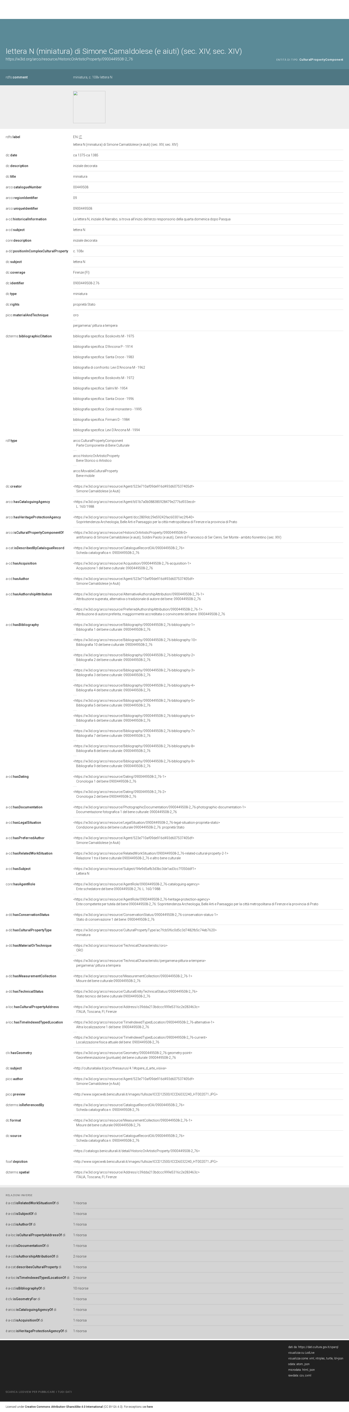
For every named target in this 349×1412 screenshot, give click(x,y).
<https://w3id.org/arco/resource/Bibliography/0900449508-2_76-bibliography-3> (134, 672)
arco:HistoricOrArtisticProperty (96, 458)
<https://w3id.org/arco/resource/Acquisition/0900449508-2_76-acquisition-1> (132, 565)
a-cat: (35, 548)
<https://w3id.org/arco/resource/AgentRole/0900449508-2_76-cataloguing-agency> (136, 886)
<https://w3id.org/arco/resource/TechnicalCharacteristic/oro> (120, 948)
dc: (11, 155)
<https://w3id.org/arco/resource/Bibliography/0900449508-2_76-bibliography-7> (134, 733)
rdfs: (17, 77)
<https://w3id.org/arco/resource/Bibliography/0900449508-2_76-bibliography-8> (134, 748)
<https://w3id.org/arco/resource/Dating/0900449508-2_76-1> (119, 779)
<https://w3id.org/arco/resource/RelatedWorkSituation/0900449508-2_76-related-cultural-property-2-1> (150, 855)
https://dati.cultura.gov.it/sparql (318, 1347)
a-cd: (26, 219)
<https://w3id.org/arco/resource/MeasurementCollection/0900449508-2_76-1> (132, 978)
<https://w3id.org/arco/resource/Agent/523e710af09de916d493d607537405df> (133, 488)
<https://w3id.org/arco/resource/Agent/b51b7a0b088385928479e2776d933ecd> (134, 504)
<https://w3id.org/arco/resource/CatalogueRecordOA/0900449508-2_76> (128, 550)
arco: (24, 187)
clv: (19, 1053)
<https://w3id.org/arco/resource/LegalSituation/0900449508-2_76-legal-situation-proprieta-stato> (146, 825)
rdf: (11, 441)
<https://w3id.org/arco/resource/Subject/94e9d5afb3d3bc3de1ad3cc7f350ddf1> (134, 871)
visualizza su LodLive (301, 1352)
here (150, 1406)
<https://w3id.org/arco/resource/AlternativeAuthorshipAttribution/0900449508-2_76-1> (138, 596)
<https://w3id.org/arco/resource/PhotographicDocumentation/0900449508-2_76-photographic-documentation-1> (159, 809)
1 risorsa (80, 1203)
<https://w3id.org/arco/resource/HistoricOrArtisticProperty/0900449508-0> (177, 535)
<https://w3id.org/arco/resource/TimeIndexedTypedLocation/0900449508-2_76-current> (140, 1040)
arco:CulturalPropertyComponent (101, 443)
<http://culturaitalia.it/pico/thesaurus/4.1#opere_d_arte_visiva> (120, 1068)
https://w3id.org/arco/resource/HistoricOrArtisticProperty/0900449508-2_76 (69, 59)
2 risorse (79, 1256)
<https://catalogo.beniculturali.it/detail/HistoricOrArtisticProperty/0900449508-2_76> (136, 1151)
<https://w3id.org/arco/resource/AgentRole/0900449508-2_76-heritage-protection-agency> (195, 901)
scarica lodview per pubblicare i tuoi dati (39, 1392)
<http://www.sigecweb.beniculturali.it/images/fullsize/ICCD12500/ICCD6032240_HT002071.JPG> (145, 1094)
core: (18, 240)
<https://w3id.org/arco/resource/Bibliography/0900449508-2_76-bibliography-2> (134, 657)
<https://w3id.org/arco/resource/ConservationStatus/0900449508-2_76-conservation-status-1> (145, 917)
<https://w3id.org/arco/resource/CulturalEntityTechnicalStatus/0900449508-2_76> (135, 994)
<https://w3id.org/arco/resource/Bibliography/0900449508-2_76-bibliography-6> (134, 718)
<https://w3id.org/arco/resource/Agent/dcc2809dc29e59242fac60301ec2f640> (155, 519)
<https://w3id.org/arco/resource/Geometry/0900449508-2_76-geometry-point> (132, 1055)
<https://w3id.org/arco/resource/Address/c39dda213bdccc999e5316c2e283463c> (136, 1009)
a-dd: (37, 251)
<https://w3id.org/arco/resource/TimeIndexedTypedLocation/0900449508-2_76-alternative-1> (143, 1024)
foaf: (17, 1161)
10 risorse (80, 1288)
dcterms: (29, 336)
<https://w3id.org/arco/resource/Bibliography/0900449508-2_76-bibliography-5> (134, 703)
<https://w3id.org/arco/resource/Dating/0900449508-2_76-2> (119, 794)
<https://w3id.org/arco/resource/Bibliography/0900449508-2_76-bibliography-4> (134, 687)
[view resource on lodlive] (341, 30)
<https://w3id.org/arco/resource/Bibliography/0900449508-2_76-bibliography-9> (134, 763)
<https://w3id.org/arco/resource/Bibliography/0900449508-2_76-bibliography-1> (134, 627)
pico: (27, 315)
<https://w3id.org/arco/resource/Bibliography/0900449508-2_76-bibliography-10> (135, 642)
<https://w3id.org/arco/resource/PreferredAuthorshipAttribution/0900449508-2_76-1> (149, 611)
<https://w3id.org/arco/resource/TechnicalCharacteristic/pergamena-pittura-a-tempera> (139, 963)
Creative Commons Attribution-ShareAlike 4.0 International (64, 1406)
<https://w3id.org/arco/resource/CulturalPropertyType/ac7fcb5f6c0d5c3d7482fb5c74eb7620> (145, 932)
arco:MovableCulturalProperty (95, 473)
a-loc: (32, 1007)
